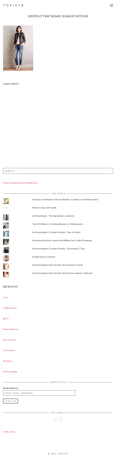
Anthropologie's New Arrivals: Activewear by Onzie (57, 265)
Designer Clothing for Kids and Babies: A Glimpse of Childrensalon (65, 199)
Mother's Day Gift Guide (44, 207)
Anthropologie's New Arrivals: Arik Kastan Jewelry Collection (62, 273)
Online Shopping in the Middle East (20, 182)
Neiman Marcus (10, 329)
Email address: (10, 388)
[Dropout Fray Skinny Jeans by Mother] (18, 48)
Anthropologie (10, 371)
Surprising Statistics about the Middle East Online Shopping (62, 240)
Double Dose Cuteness (43, 256)
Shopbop (7, 361)
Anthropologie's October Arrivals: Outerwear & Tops (58, 248)
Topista (14, 5)
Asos (5, 297)
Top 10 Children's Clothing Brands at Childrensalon (57, 224)
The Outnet (9, 350)
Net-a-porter (9, 339)
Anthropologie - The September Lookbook (53, 216)
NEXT (6, 318)
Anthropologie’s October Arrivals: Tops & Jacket (56, 232)
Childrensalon (10, 308)
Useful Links (9, 431)
